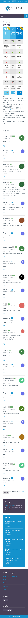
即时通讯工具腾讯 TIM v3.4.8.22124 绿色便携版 (13, 531)
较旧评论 (6, 492)
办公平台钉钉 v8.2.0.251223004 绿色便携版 (14, 550)
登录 (6, 505)
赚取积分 (11, 505)
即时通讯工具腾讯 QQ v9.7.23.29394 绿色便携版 (14, 522)
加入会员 (13, 1)
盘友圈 (5, 600)
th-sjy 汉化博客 (7, 610)
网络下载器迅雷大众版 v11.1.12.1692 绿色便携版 (14, 540)
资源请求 (21, 1)
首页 (4, 22)
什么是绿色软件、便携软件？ (6, 1)
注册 (10, 110)
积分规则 (17, 1)
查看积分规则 (6, 93)
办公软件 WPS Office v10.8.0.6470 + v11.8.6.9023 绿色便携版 (13, 559)
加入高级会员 (19, 93)
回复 (4, 146)
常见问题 (25, 1)
